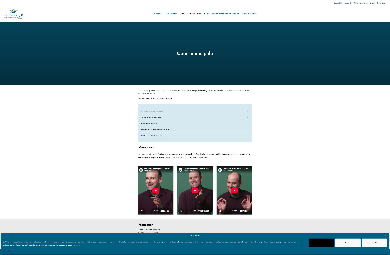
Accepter (321, 243)
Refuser (347, 243)
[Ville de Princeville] (13, 14)
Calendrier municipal (361, 3)
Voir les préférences (374, 243)
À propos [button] (158, 13)
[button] (386, 235)
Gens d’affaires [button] (249, 13)
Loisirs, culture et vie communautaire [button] (221, 13)
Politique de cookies (8, 251)
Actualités (348, 3)
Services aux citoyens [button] (191, 13)
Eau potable (338, 3)
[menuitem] (338, 3)
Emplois (372, 3)
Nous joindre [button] (382, 3)
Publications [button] (171, 13)
